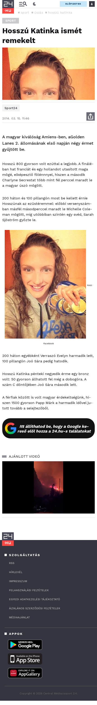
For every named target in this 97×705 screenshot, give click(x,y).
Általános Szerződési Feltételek (34, 608)
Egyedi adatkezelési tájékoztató (34, 599)
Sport (10, 20)
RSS (11, 563)
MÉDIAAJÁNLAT (19, 617)
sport (25, 12)
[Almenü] (23, 4)
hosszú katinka (60, 12)
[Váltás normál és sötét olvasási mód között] (34, 4)
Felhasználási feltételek (29, 590)
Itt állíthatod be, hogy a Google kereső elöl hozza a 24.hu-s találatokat (54, 428)
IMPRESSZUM (18, 581)
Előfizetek (73, 3)
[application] (48, 487)
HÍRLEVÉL (15, 572)
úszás (38, 12)
